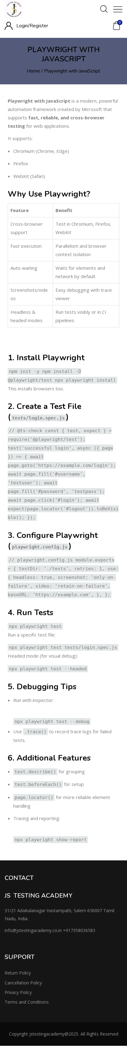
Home (33, 71)
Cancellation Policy (23, 983)
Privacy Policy (18, 992)
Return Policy (18, 973)
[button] (116, 25)
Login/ (23, 25)
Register (39, 25)
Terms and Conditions (27, 1002)
